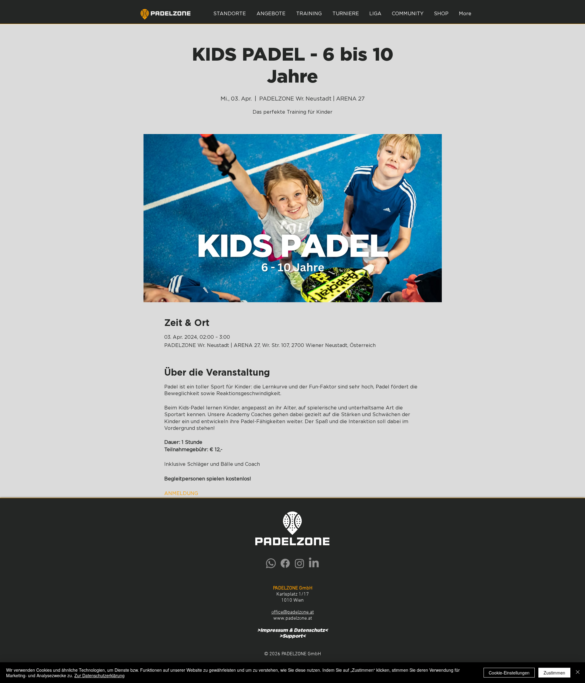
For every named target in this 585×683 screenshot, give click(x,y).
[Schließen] (577, 672)
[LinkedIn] (314, 563)
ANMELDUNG (181, 493)
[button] (271, 14)
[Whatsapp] (271, 563)
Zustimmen (554, 673)
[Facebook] (285, 563)
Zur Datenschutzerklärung (99, 675)
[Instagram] (299, 563)
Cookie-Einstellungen (509, 673)
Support (292, 636)
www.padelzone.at (292, 618)
